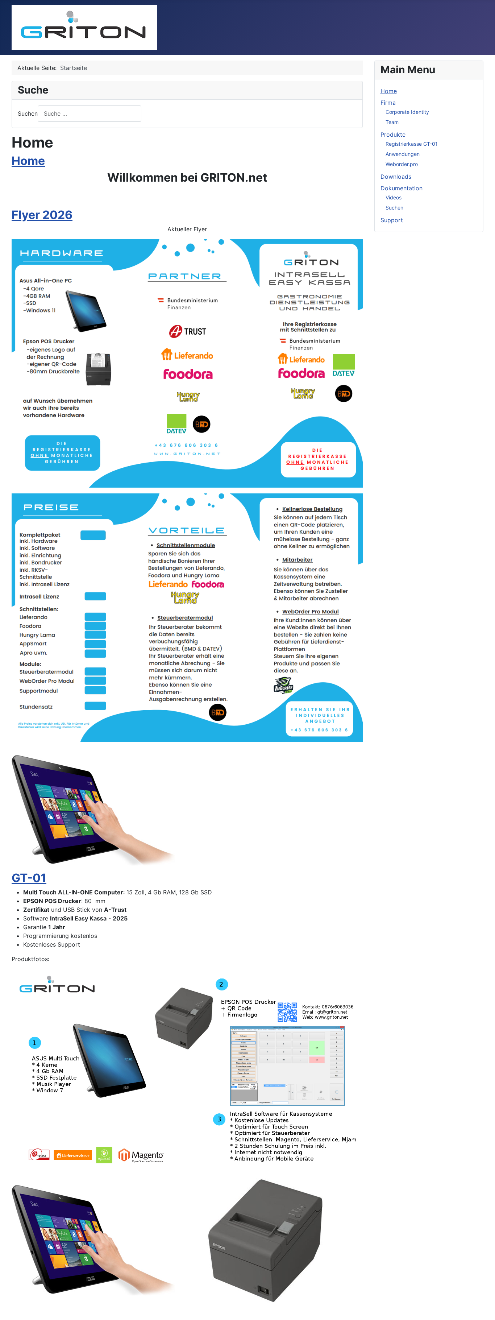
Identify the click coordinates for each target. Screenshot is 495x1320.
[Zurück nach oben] (482, 1306)
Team (392, 122)
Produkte (392, 134)
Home (28, 161)
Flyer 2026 (42, 215)
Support (391, 220)
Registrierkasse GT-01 (412, 144)
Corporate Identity (407, 112)
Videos (394, 197)
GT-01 (29, 878)
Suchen (28, 113)
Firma (388, 102)
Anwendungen (403, 154)
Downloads (395, 176)
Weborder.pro (402, 164)
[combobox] (89, 113)
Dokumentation (401, 188)
